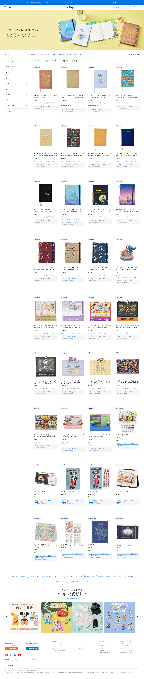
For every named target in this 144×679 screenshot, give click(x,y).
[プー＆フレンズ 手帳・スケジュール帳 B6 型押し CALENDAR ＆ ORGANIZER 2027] (100, 139)
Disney (80, 641)
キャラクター (16, 72)
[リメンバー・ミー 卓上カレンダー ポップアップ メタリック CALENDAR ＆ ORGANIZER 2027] (128, 311)
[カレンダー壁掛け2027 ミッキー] (73, 478)
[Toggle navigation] (5, 7)
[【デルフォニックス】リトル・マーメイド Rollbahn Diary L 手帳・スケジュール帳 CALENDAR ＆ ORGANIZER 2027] (73, 195)
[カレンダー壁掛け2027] (128, 422)
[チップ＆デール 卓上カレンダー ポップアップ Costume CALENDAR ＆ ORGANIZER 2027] (73, 311)
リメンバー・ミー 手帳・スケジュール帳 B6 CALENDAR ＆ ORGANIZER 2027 (72, 155)
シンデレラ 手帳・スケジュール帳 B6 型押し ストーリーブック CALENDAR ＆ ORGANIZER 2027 (72, 96)
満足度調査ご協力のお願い (126, 652)
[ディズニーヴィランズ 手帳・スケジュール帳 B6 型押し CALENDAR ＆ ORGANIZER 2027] (46, 195)
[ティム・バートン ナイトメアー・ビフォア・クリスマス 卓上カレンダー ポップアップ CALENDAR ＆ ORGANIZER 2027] (46, 366)
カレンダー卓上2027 (122, 491)
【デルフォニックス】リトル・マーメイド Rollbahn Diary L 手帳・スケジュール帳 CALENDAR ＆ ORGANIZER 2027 (73, 210)
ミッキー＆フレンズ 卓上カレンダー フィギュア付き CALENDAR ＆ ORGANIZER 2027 (72, 436)
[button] (24, 2)
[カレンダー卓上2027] (128, 478)
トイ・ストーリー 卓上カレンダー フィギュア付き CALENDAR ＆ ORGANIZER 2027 (100, 436)
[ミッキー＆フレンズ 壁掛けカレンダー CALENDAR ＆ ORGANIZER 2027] (46, 422)
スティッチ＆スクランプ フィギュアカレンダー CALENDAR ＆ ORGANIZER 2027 (127, 268)
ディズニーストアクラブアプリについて (35, 645)
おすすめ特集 (56, 648)
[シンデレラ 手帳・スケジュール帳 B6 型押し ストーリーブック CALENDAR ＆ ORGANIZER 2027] (73, 81)
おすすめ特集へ (72, 598)
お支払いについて (102, 644)
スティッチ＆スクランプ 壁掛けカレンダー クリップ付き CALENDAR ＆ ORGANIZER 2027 (72, 382)
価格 (16, 83)
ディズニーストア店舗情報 (126, 644)
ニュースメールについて (10, 645)
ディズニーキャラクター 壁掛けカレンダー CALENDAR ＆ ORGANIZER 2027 (127, 382)
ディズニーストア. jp (40, 106)
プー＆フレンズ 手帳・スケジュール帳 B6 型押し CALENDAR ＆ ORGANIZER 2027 (100, 155)
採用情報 (71, 672)
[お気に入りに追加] (57, 67)
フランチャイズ (16, 105)
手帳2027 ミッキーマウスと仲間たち (72, 545)
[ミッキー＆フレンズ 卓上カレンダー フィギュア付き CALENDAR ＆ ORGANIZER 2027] (73, 422)
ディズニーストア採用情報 (126, 650)
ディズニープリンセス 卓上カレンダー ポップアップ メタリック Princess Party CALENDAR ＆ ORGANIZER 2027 (46, 327)
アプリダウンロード (32, 648)
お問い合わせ (101, 650)
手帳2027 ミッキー (94, 491)
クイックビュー (46, 111)
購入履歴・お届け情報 (103, 652)
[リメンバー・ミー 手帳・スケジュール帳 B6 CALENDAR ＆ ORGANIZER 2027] (73, 139)
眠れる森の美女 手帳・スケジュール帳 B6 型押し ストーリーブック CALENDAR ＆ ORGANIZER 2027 (45, 96)
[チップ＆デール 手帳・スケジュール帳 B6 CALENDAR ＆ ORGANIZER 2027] (46, 139)
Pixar (80, 644)
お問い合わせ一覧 (35, 670)
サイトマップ (56, 652)
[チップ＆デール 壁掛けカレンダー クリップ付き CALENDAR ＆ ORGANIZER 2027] (100, 366)
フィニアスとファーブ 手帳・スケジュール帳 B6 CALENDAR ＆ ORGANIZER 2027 (127, 96)
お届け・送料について (103, 641)
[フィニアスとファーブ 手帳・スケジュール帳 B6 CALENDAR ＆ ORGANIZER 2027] (128, 81)
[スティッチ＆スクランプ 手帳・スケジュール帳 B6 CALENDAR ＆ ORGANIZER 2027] (100, 81)
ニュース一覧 (8, 670)
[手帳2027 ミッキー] (100, 478)
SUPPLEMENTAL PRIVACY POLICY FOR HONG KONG (114, 672)
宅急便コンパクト (16, 111)
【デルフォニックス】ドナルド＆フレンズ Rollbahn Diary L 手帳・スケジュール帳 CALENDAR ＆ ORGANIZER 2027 (100, 268)
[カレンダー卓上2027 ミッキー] (46, 478)
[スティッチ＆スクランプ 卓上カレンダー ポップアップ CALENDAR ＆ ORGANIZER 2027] (100, 311)
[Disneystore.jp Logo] (72, 7)
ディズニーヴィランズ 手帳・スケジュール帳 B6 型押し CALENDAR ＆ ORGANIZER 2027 (45, 210)
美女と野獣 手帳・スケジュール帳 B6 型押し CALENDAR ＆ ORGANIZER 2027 (127, 155)
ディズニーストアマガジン (59, 650)
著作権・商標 (39, 672)
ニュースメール (32, 659)
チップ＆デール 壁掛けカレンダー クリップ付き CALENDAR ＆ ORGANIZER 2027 (100, 382)
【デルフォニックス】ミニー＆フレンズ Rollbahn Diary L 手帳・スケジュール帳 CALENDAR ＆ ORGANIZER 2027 (46, 268)
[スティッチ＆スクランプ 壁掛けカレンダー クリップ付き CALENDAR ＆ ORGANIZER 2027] (73, 366)
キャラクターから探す (58, 646)
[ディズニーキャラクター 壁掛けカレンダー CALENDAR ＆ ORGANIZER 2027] (128, 366)
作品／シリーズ (16, 67)
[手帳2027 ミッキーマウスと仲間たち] (73, 532)
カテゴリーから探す (57, 644)
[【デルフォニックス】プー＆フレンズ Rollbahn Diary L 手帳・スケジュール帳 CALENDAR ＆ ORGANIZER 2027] (73, 253)
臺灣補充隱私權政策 (133, 672)
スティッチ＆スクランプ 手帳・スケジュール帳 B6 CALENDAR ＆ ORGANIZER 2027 (99, 96)
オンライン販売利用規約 (125, 646)
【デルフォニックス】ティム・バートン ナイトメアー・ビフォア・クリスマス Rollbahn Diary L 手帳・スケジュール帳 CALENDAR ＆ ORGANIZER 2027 (100, 210)
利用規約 (32, 672)
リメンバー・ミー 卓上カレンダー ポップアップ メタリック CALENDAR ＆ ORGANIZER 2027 (127, 327)
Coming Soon (82, 646)
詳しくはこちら (105, 2)
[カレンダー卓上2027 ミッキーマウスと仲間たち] (46, 532)
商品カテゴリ (16, 61)
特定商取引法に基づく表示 (126, 648)
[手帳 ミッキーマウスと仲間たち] (128, 532)
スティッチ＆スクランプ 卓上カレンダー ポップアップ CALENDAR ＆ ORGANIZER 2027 (99, 327)
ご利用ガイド (101, 648)
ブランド (16, 100)
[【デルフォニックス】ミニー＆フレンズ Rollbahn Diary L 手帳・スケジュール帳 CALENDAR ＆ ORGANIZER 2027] (46, 253)
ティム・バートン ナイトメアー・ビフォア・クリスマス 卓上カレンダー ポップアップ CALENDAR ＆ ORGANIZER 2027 (45, 382)
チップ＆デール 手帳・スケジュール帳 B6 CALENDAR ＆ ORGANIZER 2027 (45, 155)
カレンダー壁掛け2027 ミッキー (70, 491)
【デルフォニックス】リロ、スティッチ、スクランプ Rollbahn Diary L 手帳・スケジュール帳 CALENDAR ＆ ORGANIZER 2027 (128, 210)
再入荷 (80, 648)
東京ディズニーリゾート (84, 650)
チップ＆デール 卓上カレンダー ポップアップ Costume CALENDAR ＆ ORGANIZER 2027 (72, 327)
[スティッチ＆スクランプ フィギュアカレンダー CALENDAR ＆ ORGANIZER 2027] (128, 253)
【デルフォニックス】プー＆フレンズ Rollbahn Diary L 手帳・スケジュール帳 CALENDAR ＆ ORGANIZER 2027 (73, 268)
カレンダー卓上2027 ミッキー (43, 491)
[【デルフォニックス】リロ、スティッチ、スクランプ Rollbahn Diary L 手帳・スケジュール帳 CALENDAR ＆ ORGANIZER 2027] (128, 195)
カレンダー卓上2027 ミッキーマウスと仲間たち (45, 546)
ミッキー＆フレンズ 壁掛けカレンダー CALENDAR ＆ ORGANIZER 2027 (45, 436)
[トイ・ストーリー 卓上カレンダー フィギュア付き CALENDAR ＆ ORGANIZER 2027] (100, 422)
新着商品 (55, 641)
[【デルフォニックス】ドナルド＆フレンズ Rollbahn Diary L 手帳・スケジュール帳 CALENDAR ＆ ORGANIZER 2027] (100, 253)
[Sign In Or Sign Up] (10, 7)
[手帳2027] (100, 532)
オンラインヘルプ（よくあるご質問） (21, 670)
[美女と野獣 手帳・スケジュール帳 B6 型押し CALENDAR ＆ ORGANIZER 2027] (128, 139)
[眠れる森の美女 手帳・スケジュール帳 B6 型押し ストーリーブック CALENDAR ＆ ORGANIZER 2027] (46, 81)
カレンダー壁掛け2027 (122, 435)
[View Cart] (139, 7)
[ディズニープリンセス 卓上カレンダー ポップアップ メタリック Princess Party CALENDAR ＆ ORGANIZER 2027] (46, 311)
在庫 (16, 78)
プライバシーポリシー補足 (23, 672)
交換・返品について (102, 646)
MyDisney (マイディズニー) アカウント (15, 659)
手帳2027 (91, 545)
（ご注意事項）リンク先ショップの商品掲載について (55, 672)
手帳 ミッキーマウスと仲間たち (125, 545)
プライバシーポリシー (10, 672)
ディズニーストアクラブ (125, 641)
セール (16, 94)
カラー (16, 89)
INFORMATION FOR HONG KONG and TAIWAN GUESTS (87, 672)
